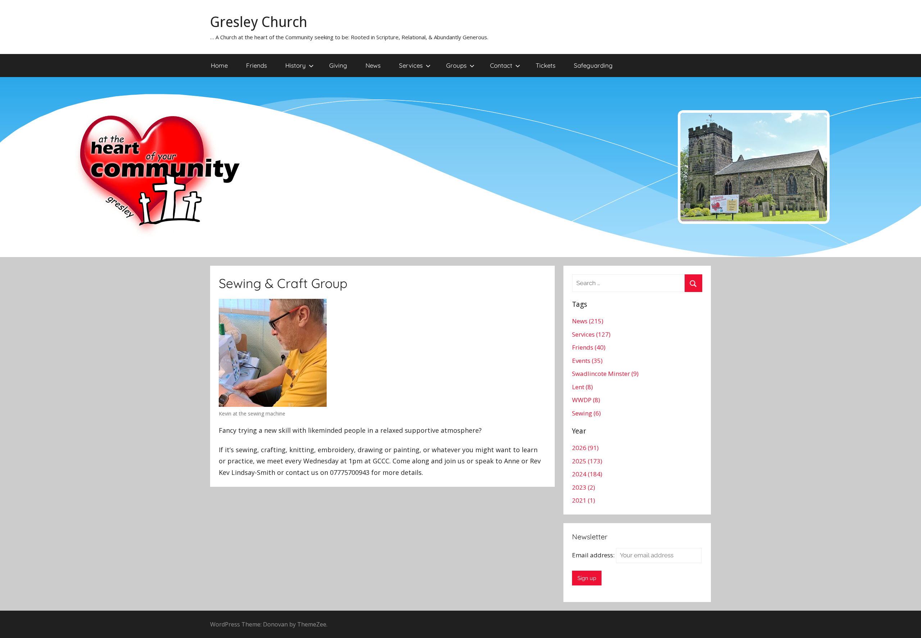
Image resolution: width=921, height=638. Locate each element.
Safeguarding (593, 65)
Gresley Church (258, 22)
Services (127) (591, 334)
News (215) (587, 321)
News (373, 65)
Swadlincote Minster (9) (605, 373)
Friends (256, 65)
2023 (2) (583, 487)
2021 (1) (583, 500)
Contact (501, 65)
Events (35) (587, 360)
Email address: (594, 555)
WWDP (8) (586, 400)
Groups (456, 65)
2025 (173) (587, 461)
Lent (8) (582, 387)
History (295, 65)
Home (219, 65)
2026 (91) (585, 448)
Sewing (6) (586, 413)
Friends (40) (588, 347)
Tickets (545, 65)
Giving (338, 65)
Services (411, 65)
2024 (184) (587, 474)
